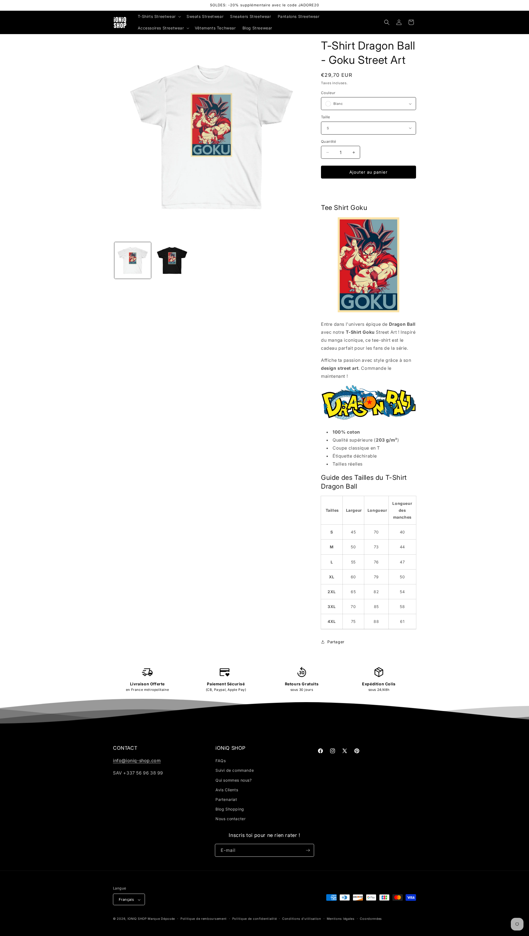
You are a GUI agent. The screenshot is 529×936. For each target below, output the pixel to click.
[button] (158, 16)
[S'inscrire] (308, 850)
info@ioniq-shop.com (137, 760)
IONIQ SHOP (137, 919)
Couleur (328, 93)
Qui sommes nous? (233, 780)
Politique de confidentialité (254, 919)
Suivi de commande (234, 770)
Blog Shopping (229, 809)
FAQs (220, 760)
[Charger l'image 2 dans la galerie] (172, 260)
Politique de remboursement (203, 919)
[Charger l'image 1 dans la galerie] (132, 260)
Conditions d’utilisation (301, 919)
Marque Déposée (161, 919)
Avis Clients (226, 789)
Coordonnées (371, 919)
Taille (325, 117)
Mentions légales (341, 919)
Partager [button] (335, 641)
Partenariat (226, 799)
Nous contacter (230, 819)
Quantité (328, 141)
